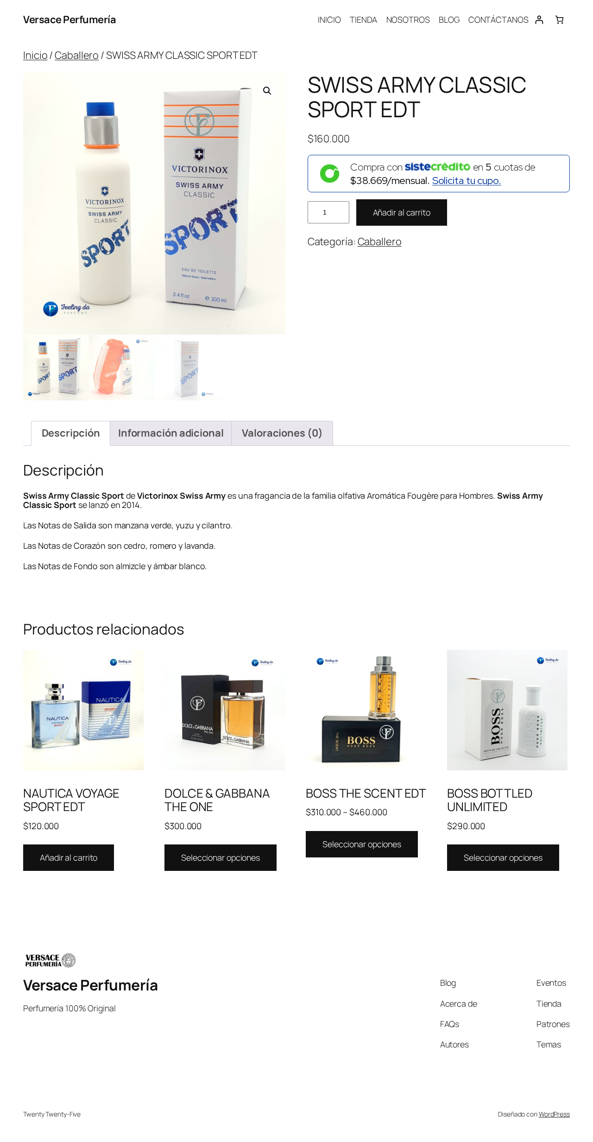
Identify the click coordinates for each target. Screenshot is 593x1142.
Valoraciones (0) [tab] (282, 433)
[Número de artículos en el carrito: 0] (559, 19)
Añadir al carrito (401, 212)
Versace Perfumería (69, 19)
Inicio (35, 55)
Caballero (77, 55)
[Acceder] (539, 19)
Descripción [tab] (71, 433)
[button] (267, 90)
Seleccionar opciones (220, 857)
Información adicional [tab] (171, 433)
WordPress (554, 1114)
